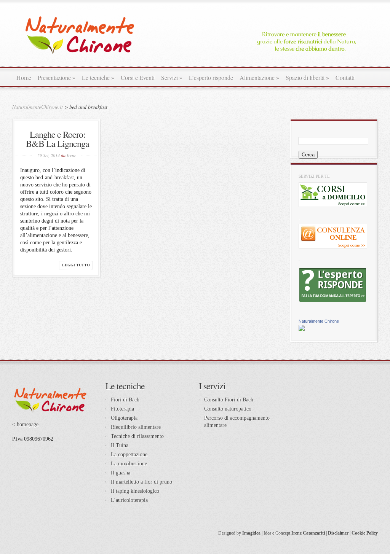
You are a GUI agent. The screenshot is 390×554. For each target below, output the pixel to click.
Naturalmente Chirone (319, 321)
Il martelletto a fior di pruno (141, 482)
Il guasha (120, 473)
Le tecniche (98, 77)
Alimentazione (259, 77)
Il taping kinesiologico (135, 491)
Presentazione (56, 77)
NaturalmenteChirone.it (37, 106)
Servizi (171, 77)
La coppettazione (129, 454)
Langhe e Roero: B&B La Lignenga (57, 139)
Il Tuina (119, 445)
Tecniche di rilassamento (137, 436)
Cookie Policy (365, 533)
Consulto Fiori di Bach (228, 400)
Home (23, 77)
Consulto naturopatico (227, 409)
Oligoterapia (124, 418)
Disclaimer (338, 533)
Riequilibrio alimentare (136, 427)
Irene (71, 155)
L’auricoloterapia (129, 500)
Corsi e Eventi (138, 77)
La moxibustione (129, 463)
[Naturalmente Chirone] (302, 329)
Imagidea (251, 533)
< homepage (25, 424)
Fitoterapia (122, 409)
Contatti (345, 77)
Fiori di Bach (125, 400)
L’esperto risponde (211, 77)
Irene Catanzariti (308, 533)
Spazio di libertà (307, 77)
